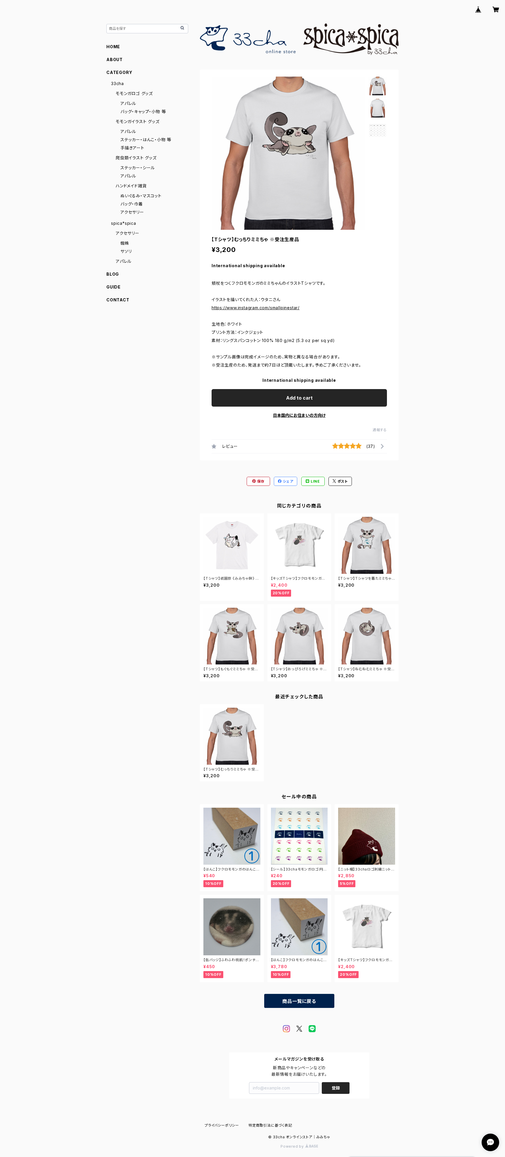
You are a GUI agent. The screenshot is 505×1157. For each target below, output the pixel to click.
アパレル (128, 103)
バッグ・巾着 (131, 203)
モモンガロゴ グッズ (134, 93)
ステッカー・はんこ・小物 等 (145, 139)
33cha (117, 83)
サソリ (126, 251)
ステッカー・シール (137, 167)
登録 (336, 1087)
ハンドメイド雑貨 (131, 185)
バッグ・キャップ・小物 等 (143, 111)
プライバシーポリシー (222, 1125)
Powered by (293, 1146)
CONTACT (117, 299)
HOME (113, 46)
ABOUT (114, 59)
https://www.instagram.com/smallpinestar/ (256, 307)
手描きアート (132, 147)
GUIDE (113, 286)
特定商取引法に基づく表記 (270, 1125)
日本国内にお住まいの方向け (299, 415)
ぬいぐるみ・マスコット (141, 195)
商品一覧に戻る (299, 1001)
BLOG (112, 274)
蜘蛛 (124, 243)
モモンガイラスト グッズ (138, 121)
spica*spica (123, 223)
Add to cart (299, 398)
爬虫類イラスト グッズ (136, 157)
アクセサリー (132, 212)
